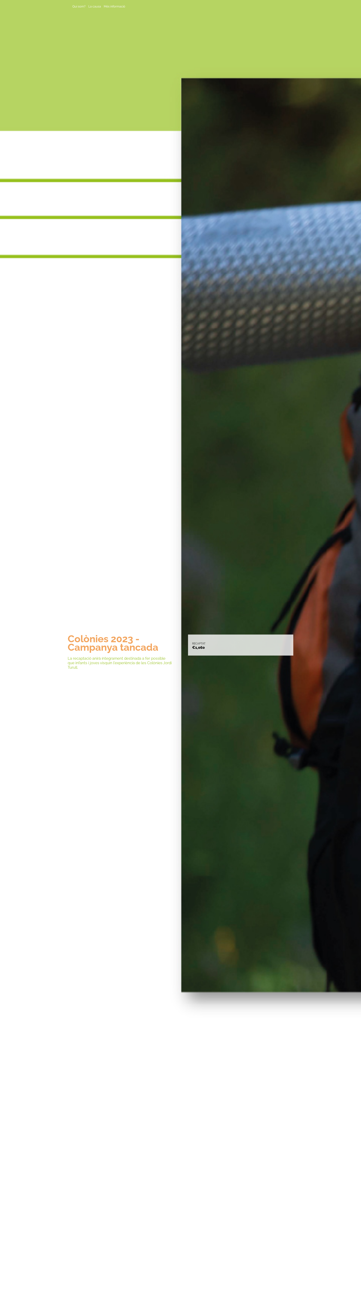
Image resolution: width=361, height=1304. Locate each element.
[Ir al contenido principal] (180, 1297)
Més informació (114, 6)
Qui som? (79, 6)
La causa (94, 6)
